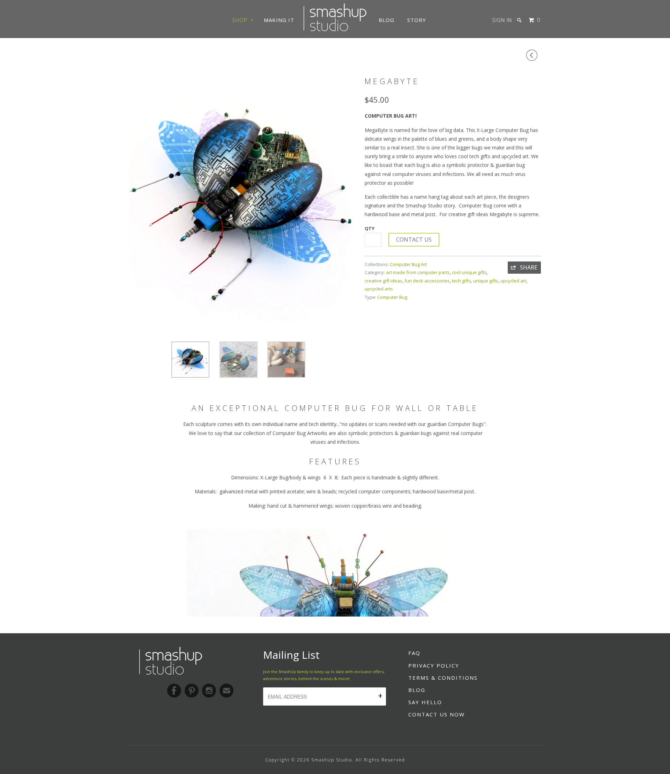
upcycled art (513, 281)
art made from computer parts (418, 272)
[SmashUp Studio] (335, 29)
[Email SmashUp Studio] (226, 691)
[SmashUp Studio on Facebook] (174, 691)
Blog (386, 19)
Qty (369, 228)
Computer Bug (392, 297)
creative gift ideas (383, 281)
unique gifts (485, 281)
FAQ (414, 652)
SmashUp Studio (331, 760)
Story (416, 19)
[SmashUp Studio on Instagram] (209, 691)
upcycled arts (379, 289)
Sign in (502, 19)
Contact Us (414, 239)
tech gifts (461, 281)
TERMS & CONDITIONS (443, 677)
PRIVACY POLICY (433, 665)
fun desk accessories (427, 281)
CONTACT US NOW (436, 714)
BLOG (416, 689)
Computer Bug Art (408, 264)
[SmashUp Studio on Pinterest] (192, 691)
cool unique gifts (469, 272)
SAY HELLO (425, 702)
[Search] (520, 20)
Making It (279, 19)
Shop (241, 19)
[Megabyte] (243, 197)
